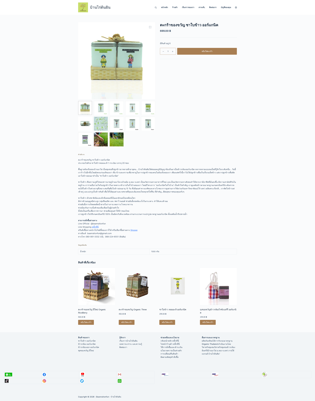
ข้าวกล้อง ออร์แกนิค (87, 344)
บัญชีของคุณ (226, 7)
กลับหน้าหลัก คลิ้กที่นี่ (170, 341)
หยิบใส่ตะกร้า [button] (86, 322)
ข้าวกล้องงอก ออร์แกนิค (88, 347)
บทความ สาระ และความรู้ (130, 344)
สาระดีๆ (202, 7)
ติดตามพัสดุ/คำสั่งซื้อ (170, 357)
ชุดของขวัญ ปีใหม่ (86, 350)
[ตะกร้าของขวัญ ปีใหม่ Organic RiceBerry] (96, 286)
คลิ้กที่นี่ (95, 227)
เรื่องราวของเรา (188, 7)
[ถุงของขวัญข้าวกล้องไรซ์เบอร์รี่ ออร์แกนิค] (218, 286)
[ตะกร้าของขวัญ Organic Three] (137, 286)
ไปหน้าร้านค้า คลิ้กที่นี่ (170, 344)
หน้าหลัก (164, 7)
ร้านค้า (175, 7)
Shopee (133, 230)
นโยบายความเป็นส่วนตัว (171, 350)
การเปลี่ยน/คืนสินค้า (169, 353)
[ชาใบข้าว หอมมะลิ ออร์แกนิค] (177, 286)
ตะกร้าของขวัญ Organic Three (133, 309)
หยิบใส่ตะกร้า (207, 51)
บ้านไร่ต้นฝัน (100, 7)
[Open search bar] (156, 7)
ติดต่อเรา (213, 7)
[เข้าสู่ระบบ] (236, 7)
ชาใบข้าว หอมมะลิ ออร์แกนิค (172, 309)
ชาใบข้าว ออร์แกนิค (87, 341)
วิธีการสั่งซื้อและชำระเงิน (171, 347)
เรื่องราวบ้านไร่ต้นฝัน (128, 341)
